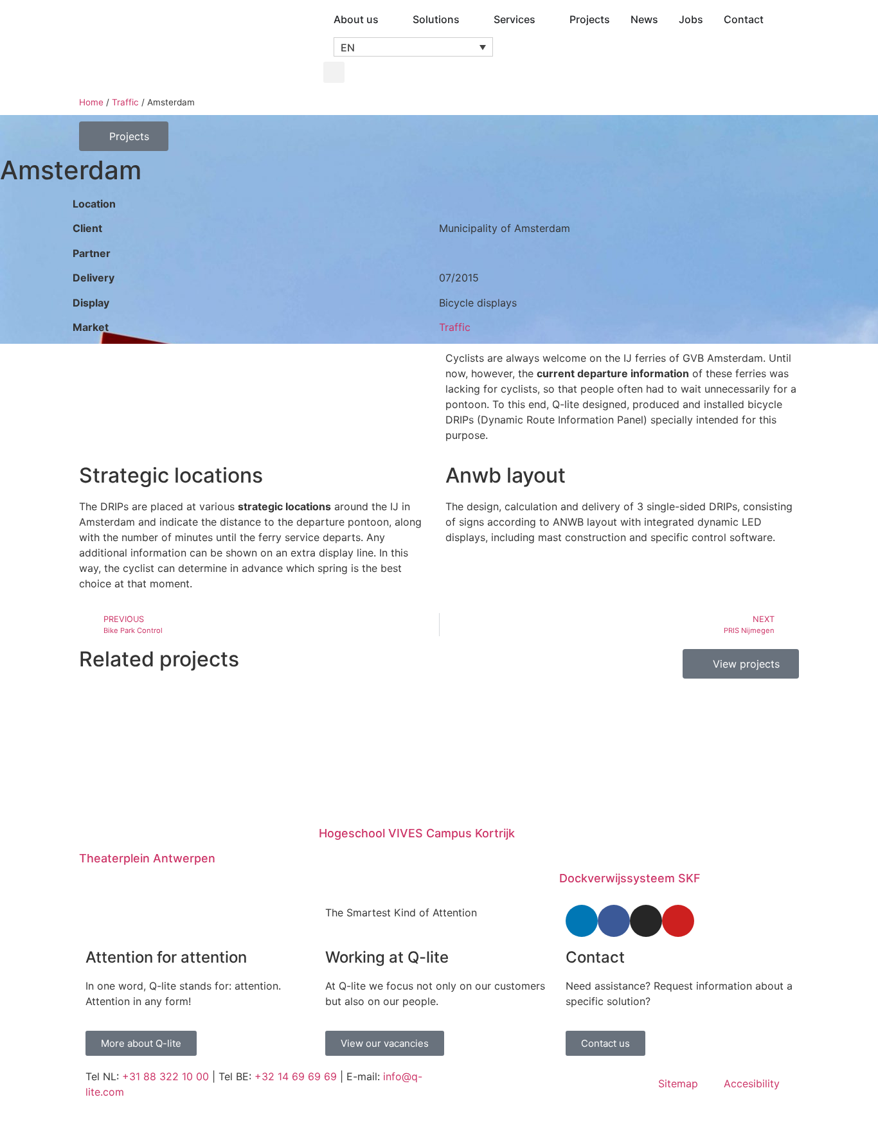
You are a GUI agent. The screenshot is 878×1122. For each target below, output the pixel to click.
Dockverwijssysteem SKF (630, 878)
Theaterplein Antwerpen (147, 858)
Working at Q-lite (387, 957)
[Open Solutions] (468, 19)
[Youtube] (678, 921)
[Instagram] (646, 921)
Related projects (159, 659)
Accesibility (752, 1083)
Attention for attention (166, 957)
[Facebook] (614, 921)
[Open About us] (387, 19)
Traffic (125, 102)
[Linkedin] (582, 921)
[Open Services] (544, 19)
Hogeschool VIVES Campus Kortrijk (417, 833)
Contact (595, 957)
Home (91, 102)
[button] (413, 47)
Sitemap (678, 1083)
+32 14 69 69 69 (296, 1076)
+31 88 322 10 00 (165, 1076)
